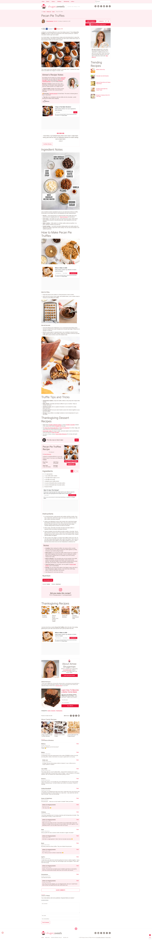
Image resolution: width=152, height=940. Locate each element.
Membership (66, 1)
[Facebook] (101, 6)
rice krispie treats (67, 670)
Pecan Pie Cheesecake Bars (51, 427)
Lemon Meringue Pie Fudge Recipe (73, 735)
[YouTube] (98, 6)
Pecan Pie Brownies (64, 427)
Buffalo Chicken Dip (100, 69)
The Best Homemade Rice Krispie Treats (101, 89)
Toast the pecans (53, 93)
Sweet (47, 1)
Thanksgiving (59, 710)
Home (43, 1)
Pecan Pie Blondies (64, 616)
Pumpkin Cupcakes (70, 424)
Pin (108, 21)
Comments (101, 21)
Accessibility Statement (100, 937)
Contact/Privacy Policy (56, 937)
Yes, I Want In (70, 705)
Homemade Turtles (47, 431)
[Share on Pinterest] (73, 716)
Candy (53, 11)
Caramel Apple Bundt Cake (75, 617)
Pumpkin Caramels (44, 616)
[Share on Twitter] (76, 716)
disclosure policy (59, 685)
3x (77, 471)
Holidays (59, 1)
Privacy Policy (108, 937)
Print (75, 461)
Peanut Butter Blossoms (61, 434)
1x (71, 471)
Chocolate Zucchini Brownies (102, 75)
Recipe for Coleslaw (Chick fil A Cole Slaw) (103, 96)
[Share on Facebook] (71, 716)
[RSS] (110, 6)
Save (66, 461)
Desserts (53, 710)
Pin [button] (71, 461)
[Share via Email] (79, 716)
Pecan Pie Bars (55, 432)
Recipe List (49, 11)
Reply (77, 743)
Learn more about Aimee (69, 675)
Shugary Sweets (60, 6)
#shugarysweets (67, 595)
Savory (53, 1)
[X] (104, 6)
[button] (54, 21)
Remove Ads (71, 464)
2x (74, 471)
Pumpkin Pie (58, 426)
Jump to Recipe (91, 21)
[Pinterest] (107, 6)
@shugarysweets (57, 595)
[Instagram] (95, 6)
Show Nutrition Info (47, 580)
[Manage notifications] (3, 933)
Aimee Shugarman (50, 21)
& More (72, 1)
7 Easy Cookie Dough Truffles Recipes (46, 735)
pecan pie (63, 77)
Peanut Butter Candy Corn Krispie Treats (55, 618)
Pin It (77, 439)
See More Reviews (47, 144)
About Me (47, 937)
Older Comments (60, 890)
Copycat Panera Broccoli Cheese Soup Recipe (103, 83)
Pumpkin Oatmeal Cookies (55, 424)
